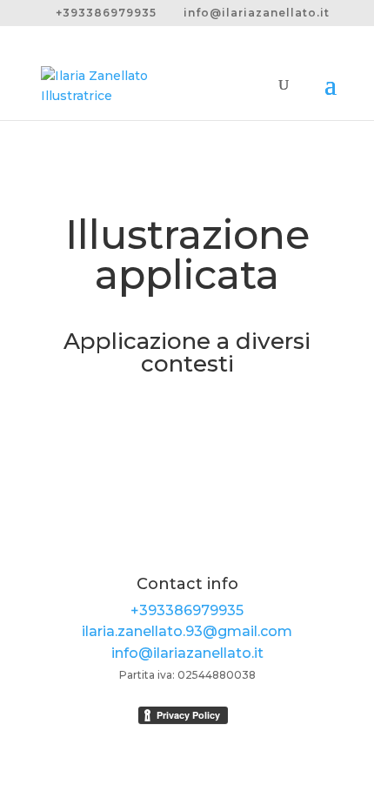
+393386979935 (187, 610)
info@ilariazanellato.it (187, 653)
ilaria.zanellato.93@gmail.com (187, 631)
